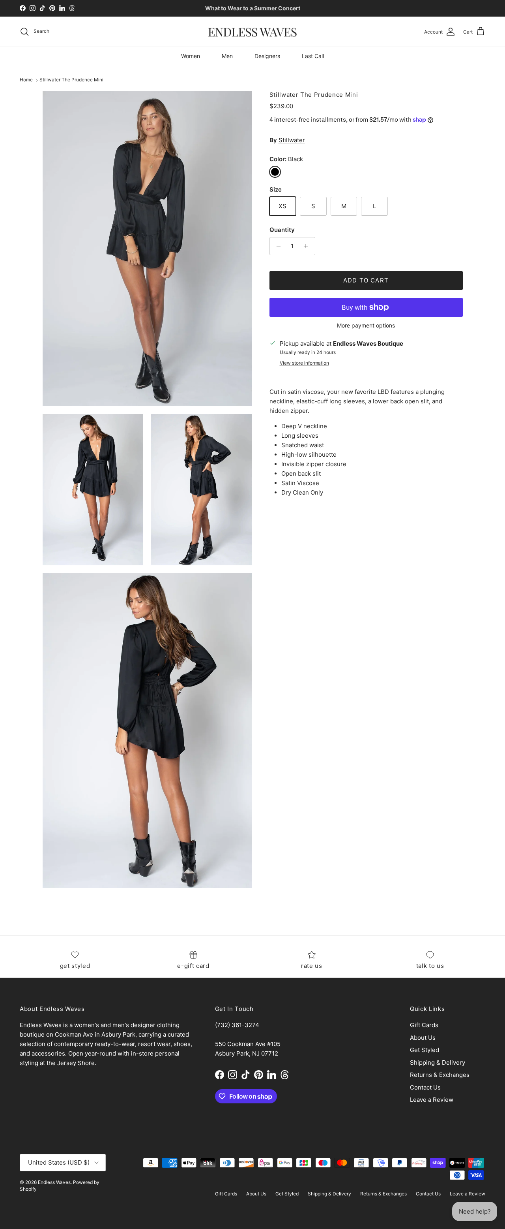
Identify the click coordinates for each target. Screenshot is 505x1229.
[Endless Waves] (252, 31)
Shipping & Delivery (437, 1062)
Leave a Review (431, 1099)
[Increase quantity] (308, 246)
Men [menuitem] (227, 56)
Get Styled (424, 1050)
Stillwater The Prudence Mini (71, 80)
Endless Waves (54, 1182)
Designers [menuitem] (267, 56)
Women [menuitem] (190, 56)
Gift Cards (424, 1025)
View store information (304, 363)
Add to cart (366, 280)
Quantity (282, 229)
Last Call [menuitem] (313, 56)
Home (26, 80)
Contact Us (425, 1087)
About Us (423, 1037)
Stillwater (292, 140)
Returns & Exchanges (439, 1074)
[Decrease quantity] (277, 246)
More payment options (366, 325)
